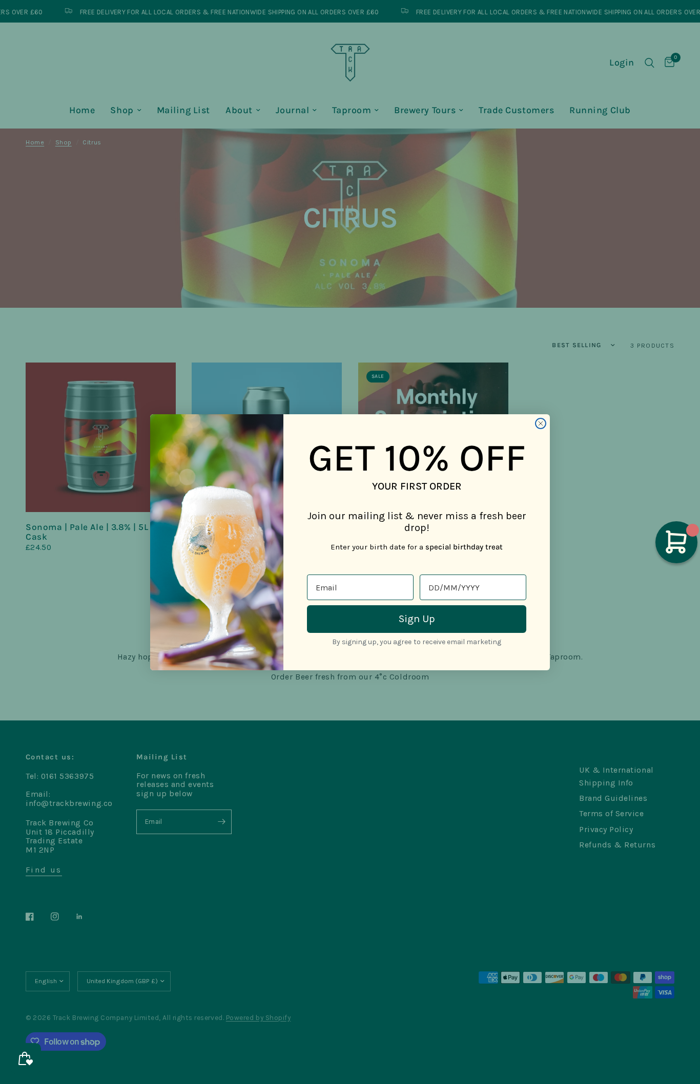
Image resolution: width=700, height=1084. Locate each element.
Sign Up (417, 619)
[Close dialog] (541, 423)
